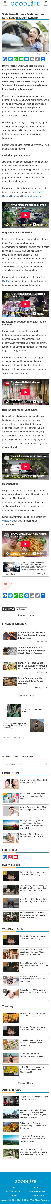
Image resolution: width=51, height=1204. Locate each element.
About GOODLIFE (13, 1191)
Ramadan (22, 609)
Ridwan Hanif (8, 196)
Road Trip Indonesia (31, 196)
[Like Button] (5, 584)
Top (13, 1187)
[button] (46, 764)
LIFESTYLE (9, 609)
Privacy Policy (38, 1195)
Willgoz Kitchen (9, 521)
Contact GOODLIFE (37, 1191)
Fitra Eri (39, 192)
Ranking (37, 1187)
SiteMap (13, 1195)
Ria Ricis (6, 281)
